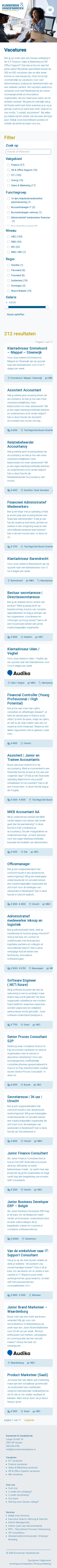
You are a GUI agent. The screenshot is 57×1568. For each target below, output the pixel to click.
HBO (16, 236)
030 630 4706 (12, 1446)
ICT (16, 175)
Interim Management (18, 1522)
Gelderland (19, 280)
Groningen (18, 285)
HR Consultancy (16, 1532)
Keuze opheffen (15, 314)
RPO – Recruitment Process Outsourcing (29, 1529)
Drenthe (17, 265)
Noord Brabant (21, 290)
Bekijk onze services (18, 1515)
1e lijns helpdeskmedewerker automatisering (27, 200)
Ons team (13, 1498)
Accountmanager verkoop (26, 212)
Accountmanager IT (23, 207)
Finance (17, 164)
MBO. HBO (18, 252)
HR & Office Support (24, 170)
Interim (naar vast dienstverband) (25, 1526)
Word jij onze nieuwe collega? (23, 1501)
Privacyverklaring (42, 1563)
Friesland (18, 275)
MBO (16, 241)
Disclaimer (33, 1560)
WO (15, 246)
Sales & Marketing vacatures (23, 1467)
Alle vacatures (15, 1474)
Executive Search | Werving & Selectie (28, 1519)
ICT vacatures (15, 1460)
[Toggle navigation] (50, 10)
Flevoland (18, 270)
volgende (29, 1420)
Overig (17, 180)
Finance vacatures (17, 1464)
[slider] (7, 307)
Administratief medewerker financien (30, 219)
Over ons (12, 1488)
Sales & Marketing (23, 185)
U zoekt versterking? (18, 1495)
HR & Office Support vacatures (24, 1471)
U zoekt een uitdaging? (20, 1491)
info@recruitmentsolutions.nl (21, 1449)
